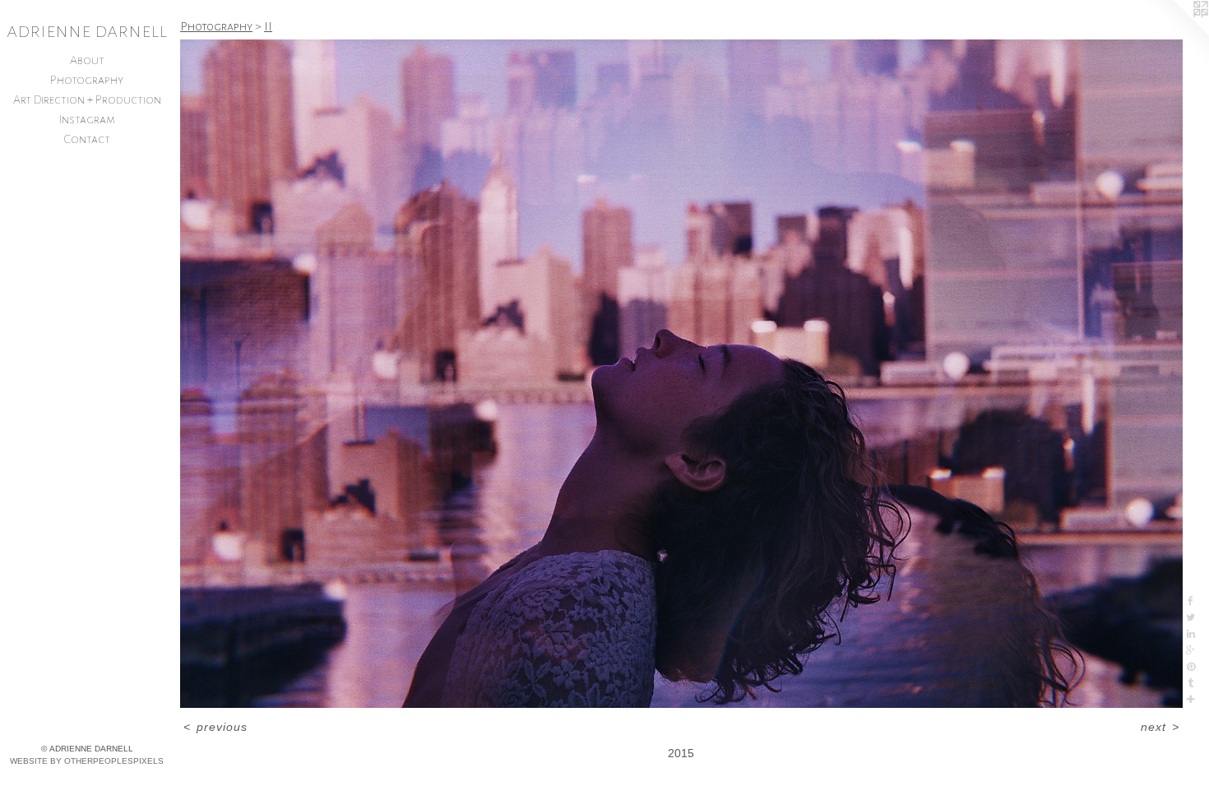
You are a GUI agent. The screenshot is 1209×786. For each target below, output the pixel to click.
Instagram (87, 119)
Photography (86, 79)
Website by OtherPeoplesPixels (87, 760)
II (268, 26)
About (87, 60)
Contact (87, 139)
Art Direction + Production (87, 99)
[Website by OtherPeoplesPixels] (1176, 33)
